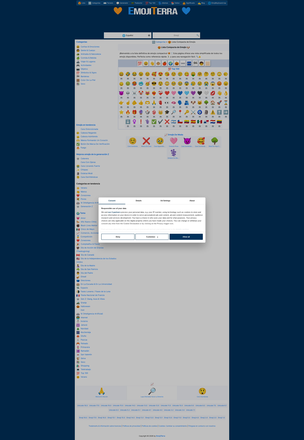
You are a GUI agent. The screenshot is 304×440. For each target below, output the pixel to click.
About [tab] (192, 201)
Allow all (186, 237)
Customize (150, 237)
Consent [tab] (112, 201)
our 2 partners (114, 212)
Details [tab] (139, 201)
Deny (118, 237)
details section (182, 229)
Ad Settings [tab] (165, 201)
